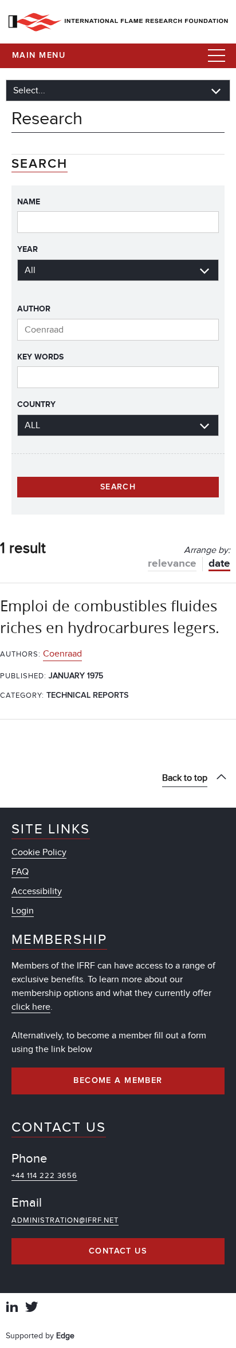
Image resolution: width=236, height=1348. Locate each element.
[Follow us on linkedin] (12, 1308)
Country (36, 404)
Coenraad (62, 653)
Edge (65, 1336)
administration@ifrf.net (65, 1220)
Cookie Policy (38, 852)
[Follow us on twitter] (31, 1308)
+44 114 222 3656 (44, 1175)
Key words (40, 357)
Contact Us (118, 1251)
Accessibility (36, 891)
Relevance (172, 563)
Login (22, 910)
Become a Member (118, 1081)
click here (30, 1007)
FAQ (20, 871)
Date (219, 563)
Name (28, 202)
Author (33, 309)
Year (27, 249)
